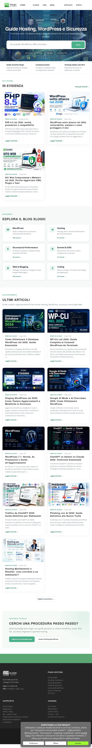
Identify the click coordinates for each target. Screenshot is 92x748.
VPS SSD (51, 693)
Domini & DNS (62, 53)
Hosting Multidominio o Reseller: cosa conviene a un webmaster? (21, 571)
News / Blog (8, 711)
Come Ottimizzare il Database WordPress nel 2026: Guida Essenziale (22, 342)
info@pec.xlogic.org (15, 689)
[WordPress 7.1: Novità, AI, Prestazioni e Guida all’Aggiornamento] (24, 438)
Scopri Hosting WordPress (48, 639)
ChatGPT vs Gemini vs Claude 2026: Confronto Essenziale (67, 458)
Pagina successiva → (46, 599)
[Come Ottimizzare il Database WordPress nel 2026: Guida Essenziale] (24, 321)
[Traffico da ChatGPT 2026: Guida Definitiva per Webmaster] (24, 494)
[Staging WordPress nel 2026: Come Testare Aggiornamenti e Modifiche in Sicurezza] (24, 379)
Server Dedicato (54, 690)
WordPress (29, 53)
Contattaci (7, 722)
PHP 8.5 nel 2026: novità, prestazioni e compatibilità (19, 123)
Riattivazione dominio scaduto (15, 717)
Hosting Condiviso (55, 680)
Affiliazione (52, 709)
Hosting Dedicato (55, 685)
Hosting (39, 53)
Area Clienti (53, 7)
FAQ (44, 5)
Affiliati (68, 5)
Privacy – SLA (53, 714)
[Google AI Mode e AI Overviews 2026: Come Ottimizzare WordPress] (68, 379)
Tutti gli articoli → (82, 86)
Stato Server (79, 7)
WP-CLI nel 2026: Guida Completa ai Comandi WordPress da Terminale (64, 342)
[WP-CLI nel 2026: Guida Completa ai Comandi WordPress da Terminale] (68, 321)
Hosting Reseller (54, 683)
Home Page (22, 7)
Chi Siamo (52, 706)
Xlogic (36, 5)
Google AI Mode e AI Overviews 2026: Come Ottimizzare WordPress (68, 401)
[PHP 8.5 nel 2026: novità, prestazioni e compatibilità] (24, 104)
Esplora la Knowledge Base (22, 639)
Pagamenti (7, 709)
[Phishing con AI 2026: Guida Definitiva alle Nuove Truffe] (68, 494)
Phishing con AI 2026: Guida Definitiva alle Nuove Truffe (66, 514)
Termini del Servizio (56, 717)
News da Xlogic (11, 119)
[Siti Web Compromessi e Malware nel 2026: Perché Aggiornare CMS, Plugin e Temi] (24, 159)
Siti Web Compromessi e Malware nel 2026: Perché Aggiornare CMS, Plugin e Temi (23, 180)
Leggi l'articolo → (12, 141)
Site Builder (53, 677)
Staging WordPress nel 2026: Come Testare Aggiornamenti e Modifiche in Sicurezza (22, 401)
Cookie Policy (53, 711)
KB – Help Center (10, 714)
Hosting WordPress (56, 688)
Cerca (78, 45)
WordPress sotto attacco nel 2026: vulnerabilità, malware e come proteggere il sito (68, 125)
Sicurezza (49, 53)
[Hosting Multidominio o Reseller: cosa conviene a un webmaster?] (24, 550)
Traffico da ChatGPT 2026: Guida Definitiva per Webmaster (23, 514)
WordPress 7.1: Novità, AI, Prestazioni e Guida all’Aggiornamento (20, 459)
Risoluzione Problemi (11, 719)
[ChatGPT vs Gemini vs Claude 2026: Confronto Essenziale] (68, 438)
